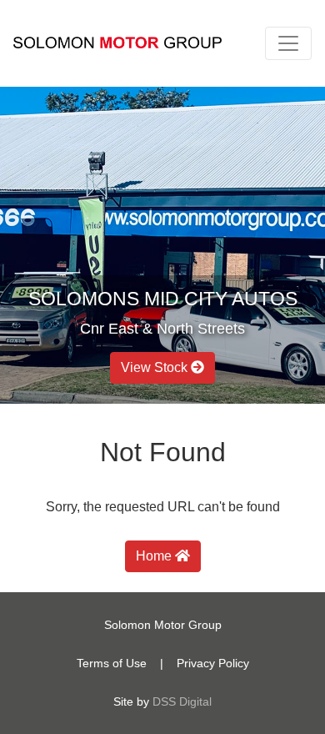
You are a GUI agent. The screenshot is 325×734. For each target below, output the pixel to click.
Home (155, 556)
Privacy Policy (213, 663)
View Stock (156, 367)
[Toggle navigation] (288, 43)
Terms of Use (112, 663)
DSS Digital (182, 701)
